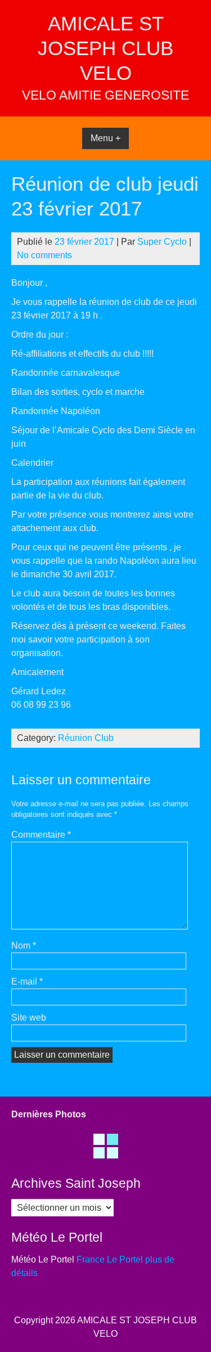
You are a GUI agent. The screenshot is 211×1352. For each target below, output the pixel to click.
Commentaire (41, 834)
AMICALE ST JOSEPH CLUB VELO (105, 48)
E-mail (27, 981)
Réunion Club (86, 738)
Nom (23, 945)
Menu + (105, 138)
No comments (44, 255)
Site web (28, 1017)
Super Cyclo (162, 241)
